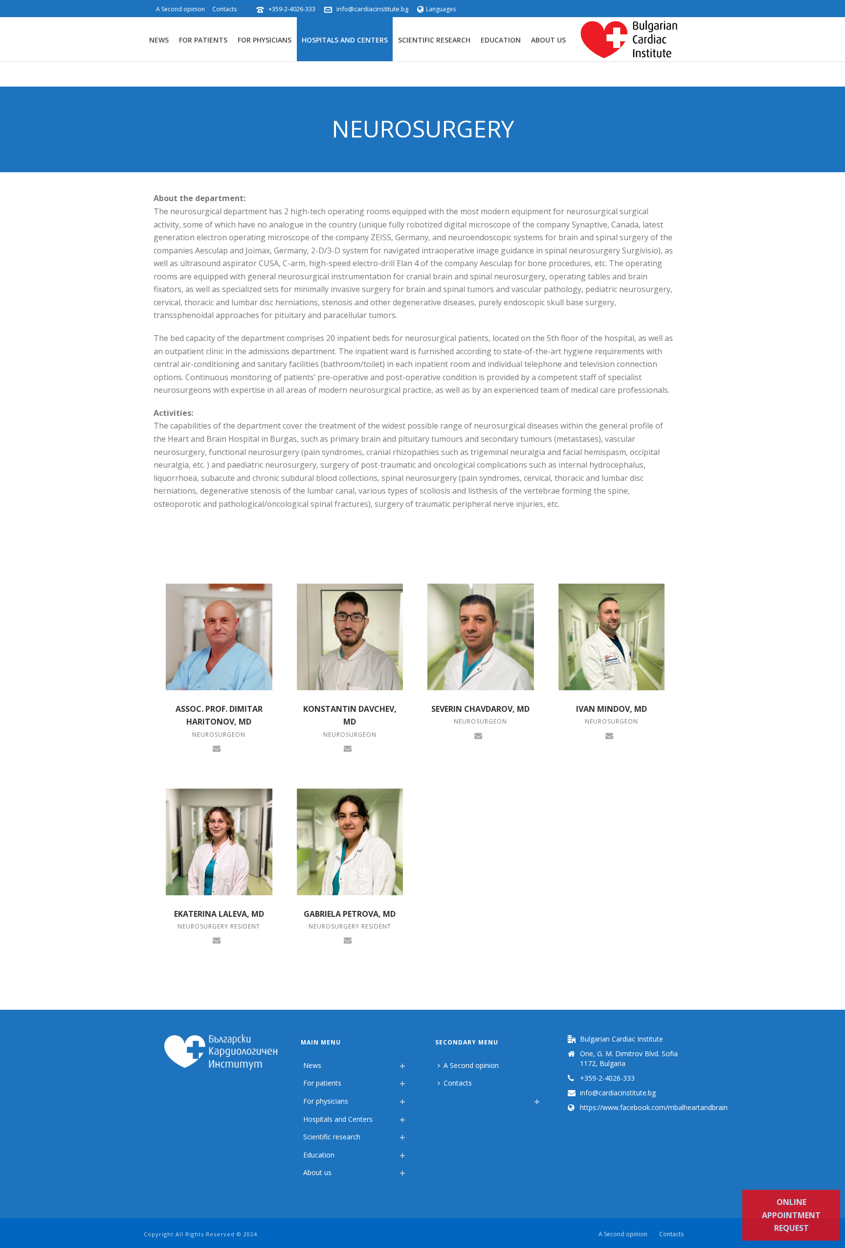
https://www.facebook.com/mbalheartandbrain (654, 1107)
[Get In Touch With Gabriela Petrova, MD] (348, 939)
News (159, 40)
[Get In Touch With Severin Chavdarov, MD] (478, 734)
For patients (203, 40)
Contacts (458, 1083)
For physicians (264, 40)
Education (501, 40)
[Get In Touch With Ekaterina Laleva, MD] (217, 939)
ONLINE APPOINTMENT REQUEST (791, 1215)
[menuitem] (440, 1098)
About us (548, 40)
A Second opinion (471, 1065)
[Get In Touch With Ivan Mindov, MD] (609, 734)
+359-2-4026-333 (291, 8)
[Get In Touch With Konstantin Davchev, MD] (348, 748)
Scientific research (434, 40)
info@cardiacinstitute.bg (372, 8)
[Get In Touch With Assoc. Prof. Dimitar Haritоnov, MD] (217, 748)
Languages (441, 9)
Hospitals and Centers (345, 40)
